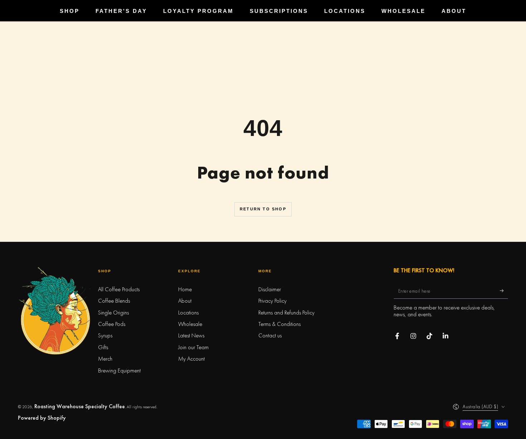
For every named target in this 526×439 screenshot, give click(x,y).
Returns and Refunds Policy (286, 312)
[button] (263, 432)
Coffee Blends (114, 300)
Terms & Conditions (279, 324)
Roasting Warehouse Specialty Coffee (79, 406)
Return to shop (263, 209)
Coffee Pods (111, 324)
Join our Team (193, 347)
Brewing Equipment (119, 370)
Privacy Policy (272, 300)
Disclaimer (269, 289)
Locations (188, 312)
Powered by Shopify (42, 417)
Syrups (105, 335)
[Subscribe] (504, 290)
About (184, 300)
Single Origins (113, 312)
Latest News (191, 335)
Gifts (103, 347)
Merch (105, 358)
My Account (191, 358)
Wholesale (190, 324)
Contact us (270, 335)
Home (185, 289)
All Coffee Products (119, 289)
